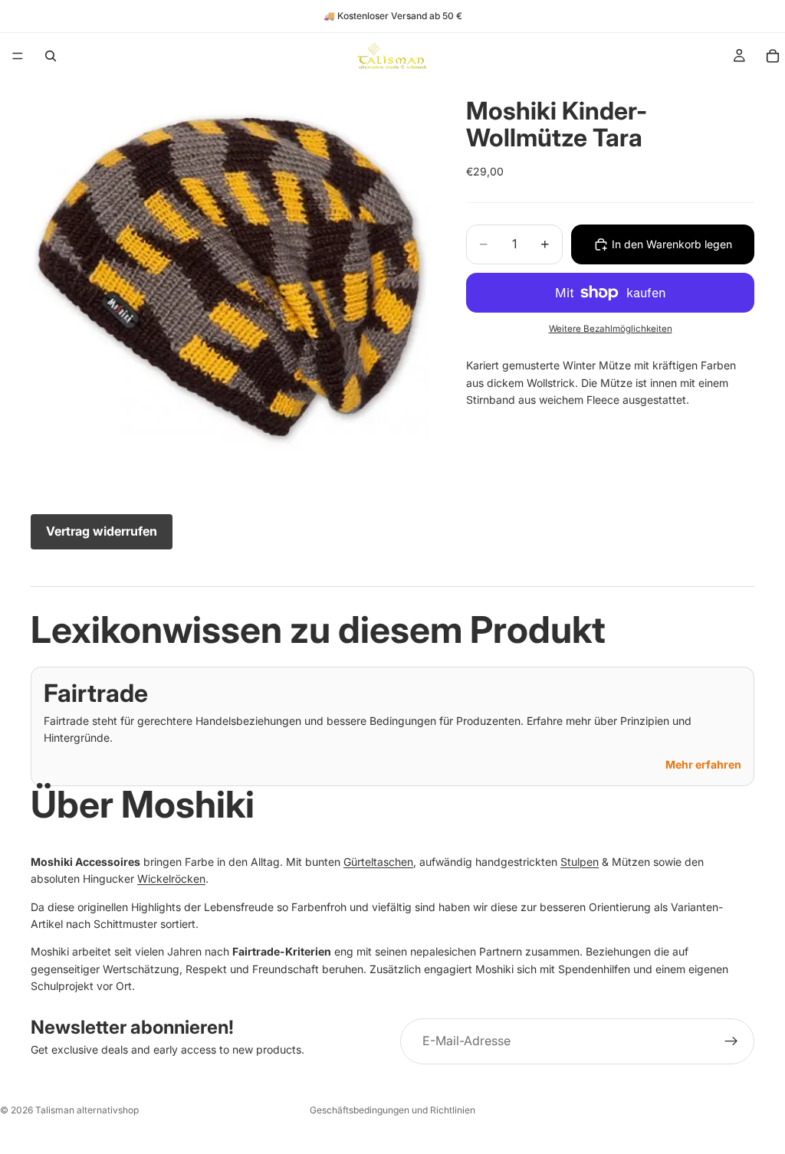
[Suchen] (50, 56)
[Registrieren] (731, 1041)
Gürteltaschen (378, 861)
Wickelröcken (171, 878)
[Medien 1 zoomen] (230, 278)
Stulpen (579, 861)
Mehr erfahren (703, 764)
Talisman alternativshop (87, 1110)
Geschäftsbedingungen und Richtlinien (392, 1110)
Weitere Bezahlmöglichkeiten (610, 328)
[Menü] (17, 56)
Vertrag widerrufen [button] (101, 531)
